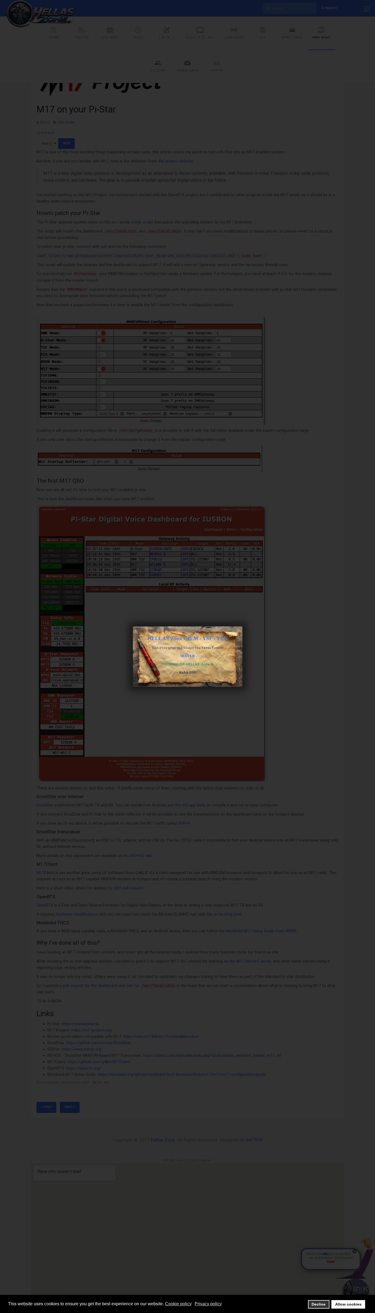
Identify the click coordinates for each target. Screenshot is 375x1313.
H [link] (187, 638)
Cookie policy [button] (178, 1303)
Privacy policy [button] (208, 1303)
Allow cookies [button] (348, 1304)
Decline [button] (319, 1304)
